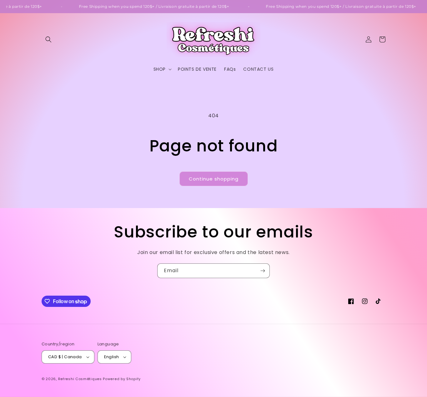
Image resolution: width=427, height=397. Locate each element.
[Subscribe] (262, 270)
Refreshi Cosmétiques (80, 378)
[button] (48, 39)
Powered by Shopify (122, 378)
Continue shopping (214, 179)
